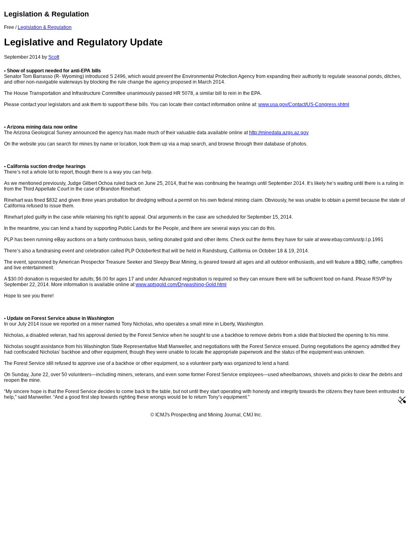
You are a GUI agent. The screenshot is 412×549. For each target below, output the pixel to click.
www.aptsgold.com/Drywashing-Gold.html (181, 284)
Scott (53, 57)
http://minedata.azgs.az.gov (279, 132)
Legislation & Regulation (45, 27)
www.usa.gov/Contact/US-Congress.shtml (303, 104)
